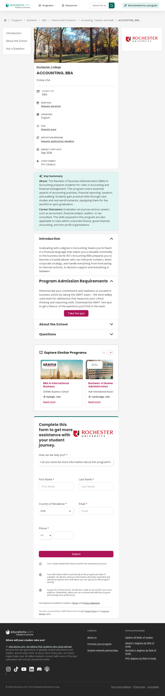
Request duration (51, 106)
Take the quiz (76, 313)
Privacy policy (139, 687)
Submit (76, 554)
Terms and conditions (121, 687)
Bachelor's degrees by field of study (140, 652)
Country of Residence (53, 504)
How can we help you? (53, 455)
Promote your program (99, 643)
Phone (44, 528)
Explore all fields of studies (139, 637)
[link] (128, 20)
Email (83, 504)
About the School (16, 41)
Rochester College (49, 67)
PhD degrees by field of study (140, 658)
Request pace (48, 129)
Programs (47, 5)
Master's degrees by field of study (139, 645)
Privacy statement (91, 603)
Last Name (86, 479)
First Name (46, 479)
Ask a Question (15, 48)
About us (92, 637)
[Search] (112, 5)
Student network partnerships (102, 650)
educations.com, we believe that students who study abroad (40, 646)
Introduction (13, 33)
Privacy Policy (91, 611)
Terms (75, 603)
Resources (71, 5)
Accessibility (153, 687)
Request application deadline (57, 141)
